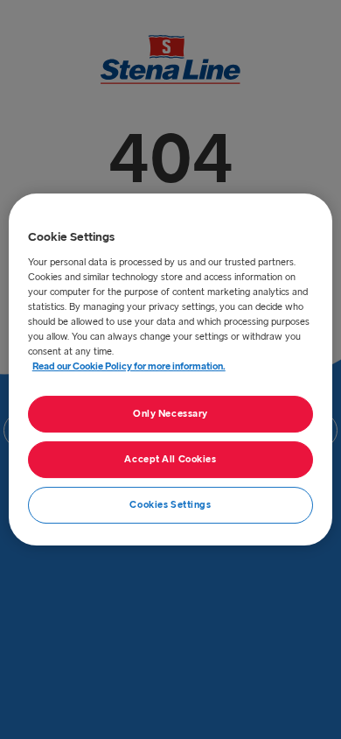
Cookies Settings (170, 504)
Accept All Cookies (170, 459)
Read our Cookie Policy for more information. (129, 366)
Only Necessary (170, 413)
